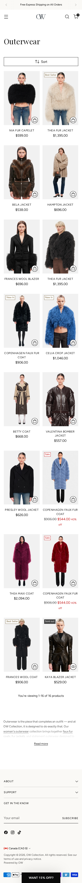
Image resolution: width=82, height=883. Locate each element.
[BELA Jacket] (22, 172)
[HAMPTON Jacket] (60, 172)
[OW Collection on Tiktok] (19, 833)
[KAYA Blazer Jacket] (60, 645)
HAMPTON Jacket (60, 204)
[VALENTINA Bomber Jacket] (60, 399)
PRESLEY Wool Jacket (21, 509)
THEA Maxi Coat (22, 593)
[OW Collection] (41, 16)
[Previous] (6, 5)
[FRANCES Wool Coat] (22, 645)
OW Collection (35, 854)
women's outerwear (16, 731)
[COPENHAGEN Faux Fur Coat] (22, 321)
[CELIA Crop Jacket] (60, 321)
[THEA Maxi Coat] (22, 561)
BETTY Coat (21, 431)
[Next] (75, 5)
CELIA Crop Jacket (60, 353)
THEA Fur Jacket (60, 130)
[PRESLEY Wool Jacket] (22, 478)
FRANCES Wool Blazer (21, 278)
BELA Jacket (21, 204)
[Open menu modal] (6, 16)
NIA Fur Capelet (21, 130)
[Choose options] (35, 120)
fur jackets (18, 736)
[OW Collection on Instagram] (13, 833)
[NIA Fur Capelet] (22, 98)
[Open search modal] (67, 16)
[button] (41, 877)
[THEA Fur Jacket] (60, 98)
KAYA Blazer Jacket (60, 677)
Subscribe (70, 818)
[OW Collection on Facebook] (6, 833)
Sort (44, 62)
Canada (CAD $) (18, 848)
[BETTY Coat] (22, 399)
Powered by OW (13, 862)
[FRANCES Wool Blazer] (22, 247)
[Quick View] (73, 667)
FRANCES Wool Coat (22, 677)
